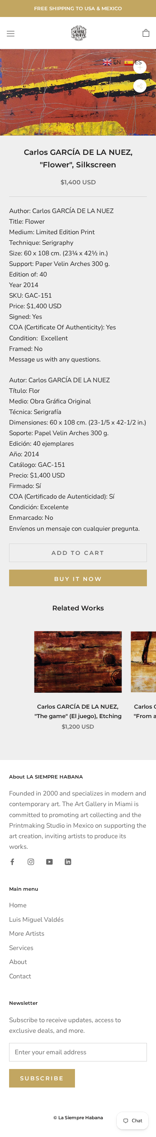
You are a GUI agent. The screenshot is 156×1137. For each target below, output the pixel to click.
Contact (20, 976)
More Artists (26, 933)
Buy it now (78, 578)
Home (18, 905)
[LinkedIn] (68, 861)
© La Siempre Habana (78, 1117)
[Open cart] (146, 33)
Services (21, 948)
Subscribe (42, 1078)
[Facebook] (12, 861)
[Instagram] (31, 861)
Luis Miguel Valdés (36, 919)
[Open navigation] (10, 33)
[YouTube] (49, 861)
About (18, 962)
